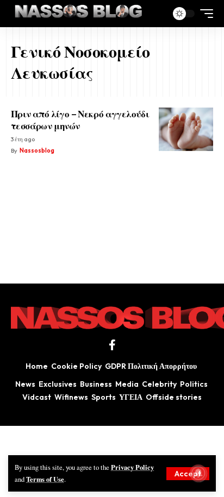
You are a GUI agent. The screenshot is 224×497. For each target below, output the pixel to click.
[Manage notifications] (198, 473)
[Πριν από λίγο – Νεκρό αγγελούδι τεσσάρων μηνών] (186, 129)
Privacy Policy (132, 467)
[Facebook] (112, 345)
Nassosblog (37, 150)
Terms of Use (45, 479)
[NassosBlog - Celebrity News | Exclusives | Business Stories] (79, 13)
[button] (187, 473)
